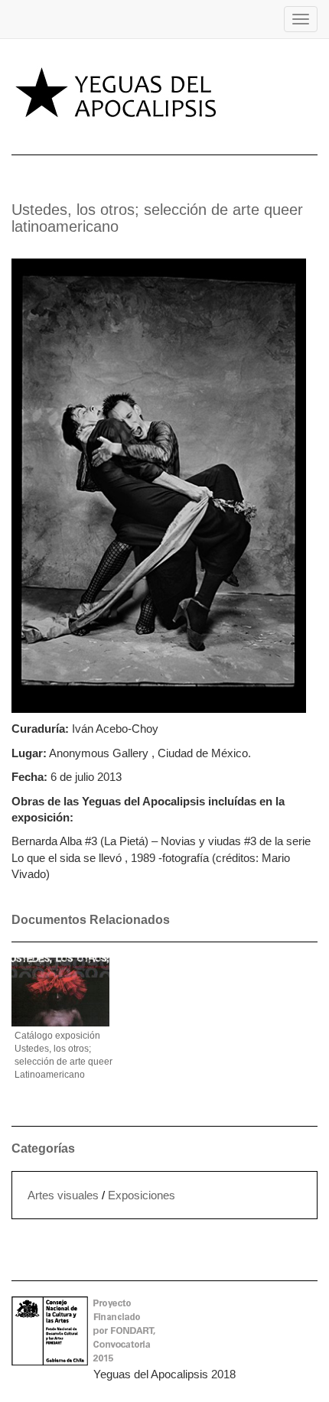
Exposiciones (141, 1195)
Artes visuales (63, 1195)
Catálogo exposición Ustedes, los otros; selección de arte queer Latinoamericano (63, 1055)
